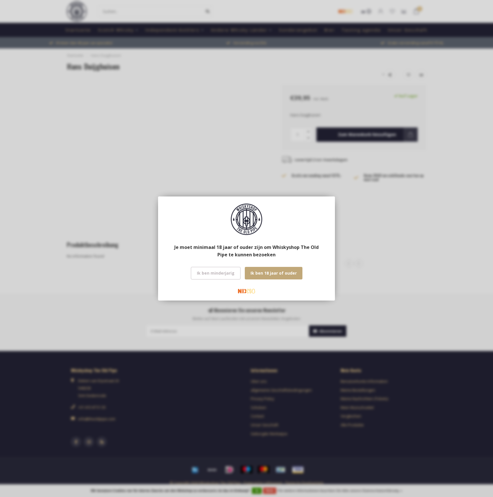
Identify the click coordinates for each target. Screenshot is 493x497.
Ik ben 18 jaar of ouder (273, 273)
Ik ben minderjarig (216, 273)
